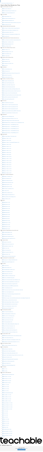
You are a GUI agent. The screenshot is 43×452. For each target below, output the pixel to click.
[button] (0, 0)
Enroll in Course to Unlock (21, 449)
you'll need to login (24, 448)
